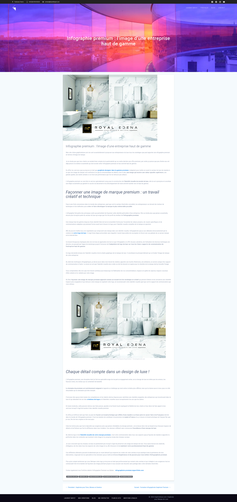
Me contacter (103, 498)
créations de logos (93, 399)
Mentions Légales (130, 498)
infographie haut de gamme (111, 476)
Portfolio (204, 8)
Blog (213, 8)
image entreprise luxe (96, 476)
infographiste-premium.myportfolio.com (129, 470)
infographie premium (126, 476)
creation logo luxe (72, 476)
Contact (221, 8)
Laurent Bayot (191, 8)
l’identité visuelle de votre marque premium (95, 435)
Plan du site (116, 498)
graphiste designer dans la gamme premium (113, 170)
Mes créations (83, 498)
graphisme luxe (83, 476)
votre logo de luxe (79, 233)
